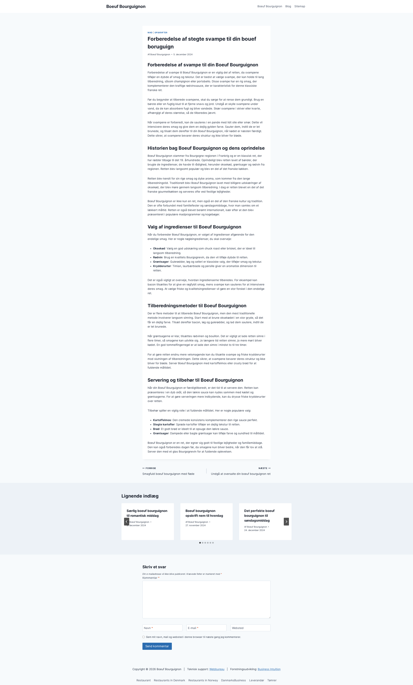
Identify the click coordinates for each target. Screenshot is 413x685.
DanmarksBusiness (233, 680)
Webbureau (216, 669)
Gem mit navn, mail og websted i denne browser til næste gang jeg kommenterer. (193, 637)
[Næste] (286, 521)
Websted (238, 628)
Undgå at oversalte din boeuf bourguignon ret (241, 471)
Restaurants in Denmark (169, 680)
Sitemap (299, 6)
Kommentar (151, 577)
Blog (288, 6)
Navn (148, 628)
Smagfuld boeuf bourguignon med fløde (168, 471)
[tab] (200, 543)
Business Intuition (269, 669)
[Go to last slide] (126, 521)
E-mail (193, 628)
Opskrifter (161, 32)
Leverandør (256, 680)
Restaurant (143, 680)
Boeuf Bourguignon (269, 6)
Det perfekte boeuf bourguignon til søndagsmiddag (259, 515)
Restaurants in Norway (203, 680)
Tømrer (272, 680)
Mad (150, 32)
